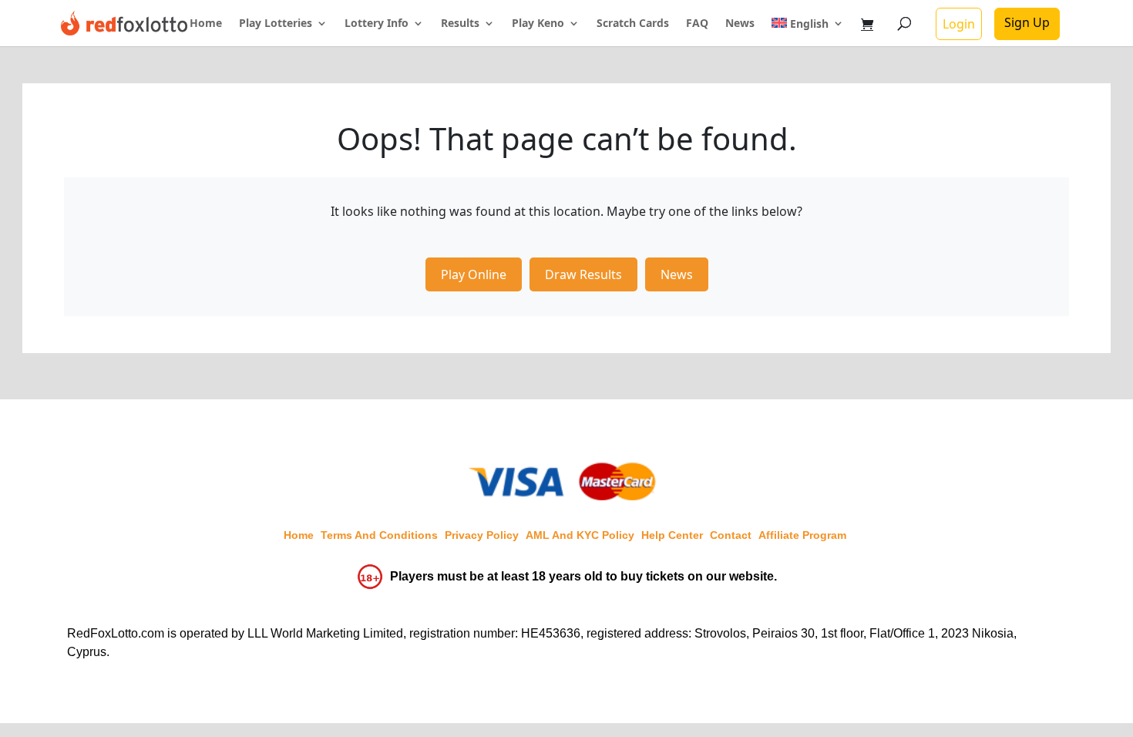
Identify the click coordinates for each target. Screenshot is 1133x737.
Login (959, 23)
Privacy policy (482, 535)
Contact (730, 535)
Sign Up (1027, 22)
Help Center (672, 535)
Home (206, 24)
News (740, 24)
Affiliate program (802, 535)
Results (460, 24)
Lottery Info (376, 24)
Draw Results (583, 274)
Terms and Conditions (379, 535)
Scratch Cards (633, 24)
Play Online (473, 274)
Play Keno (538, 24)
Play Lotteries (275, 24)
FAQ (697, 24)
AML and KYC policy (580, 535)
